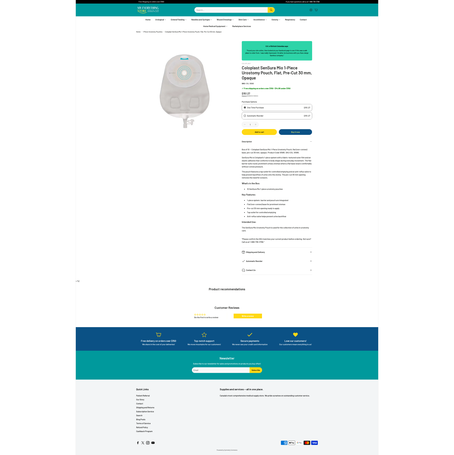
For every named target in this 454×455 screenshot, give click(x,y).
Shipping (244, 95)
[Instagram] (147, 442)
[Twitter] (142, 442)
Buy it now (295, 132)
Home (138, 32)
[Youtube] (153, 442)
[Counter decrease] (245, 124)
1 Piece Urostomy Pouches (152, 32)
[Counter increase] (255, 124)
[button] (234, 10)
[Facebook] (138, 442)
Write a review (248, 316)
